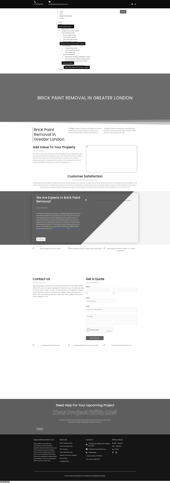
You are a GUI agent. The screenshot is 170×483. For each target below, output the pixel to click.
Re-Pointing (66, 46)
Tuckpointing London (71, 48)
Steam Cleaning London (70, 41)
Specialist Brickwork (69, 54)
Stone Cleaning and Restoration (74, 65)
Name (88, 287)
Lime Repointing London (72, 50)
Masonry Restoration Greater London (72, 43)
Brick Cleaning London (69, 35)
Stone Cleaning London (68, 33)
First (87, 293)
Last (114, 293)
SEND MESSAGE (95, 338)
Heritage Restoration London (70, 31)
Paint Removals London (70, 39)
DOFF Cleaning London (66, 443)
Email (88, 306)
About (60, 24)
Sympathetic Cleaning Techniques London (77, 57)
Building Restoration (67, 28)
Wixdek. (103, 476)
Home (60, 22)
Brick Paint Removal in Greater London (76, 67)
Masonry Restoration (65, 26)
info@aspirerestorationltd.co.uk (58, 4)
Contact (61, 69)
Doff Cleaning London (69, 37)
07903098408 (38, 4)
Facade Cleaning (68, 63)
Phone (88, 298)
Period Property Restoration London (76, 61)
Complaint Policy (64, 461)
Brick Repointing (70, 52)
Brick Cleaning (64, 449)
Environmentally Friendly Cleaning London (77, 59)
